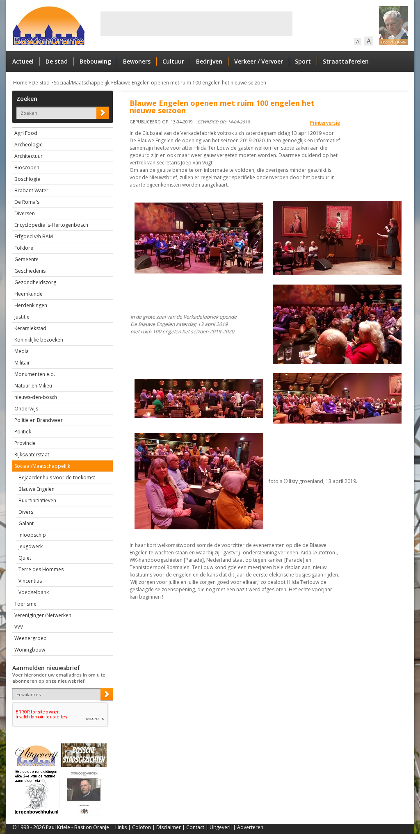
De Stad (41, 82)
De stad (57, 61)
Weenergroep (30, 638)
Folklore (23, 247)
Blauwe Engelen (36, 488)
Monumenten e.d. (34, 374)
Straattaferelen (346, 61)
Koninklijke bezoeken (38, 339)
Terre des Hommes (41, 569)
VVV (18, 626)
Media (21, 351)
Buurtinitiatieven (37, 500)
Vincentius (30, 580)
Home (20, 82)
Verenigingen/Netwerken (42, 615)
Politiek (22, 431)
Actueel (23, 61)
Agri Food (25, 133)
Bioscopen (26, 167)
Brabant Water (31, 190)
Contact (195, 827)
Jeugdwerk (30, 546)
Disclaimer (168, 827)
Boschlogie (27, 178)
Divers (25, 511)
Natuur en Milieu (33, 385)
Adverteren (250, 827)
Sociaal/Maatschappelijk (82, 82)
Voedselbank (33, 592)
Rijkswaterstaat (31, 454)
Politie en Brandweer (38, 420)
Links (121, 827)
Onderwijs (26, 408)
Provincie (25, 443)
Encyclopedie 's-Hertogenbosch (51, 224)
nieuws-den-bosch (35, 397)
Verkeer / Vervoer (258, 61)
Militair (22, 362)
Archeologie (28, 144)
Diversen (24, 213)
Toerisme (25, 603)
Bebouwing (95, 61)
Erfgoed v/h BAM (33, 236)
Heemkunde (28, 293)
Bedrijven (209, 61)
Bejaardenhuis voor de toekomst (56, 477)
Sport (303, 61)
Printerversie (325, 122)
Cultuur (173, 61)
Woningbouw (29, 649)
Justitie (22, 316)
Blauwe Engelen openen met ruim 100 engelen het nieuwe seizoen (190, 82)
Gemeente (26, 259)
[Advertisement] (196, 23)
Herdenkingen (30, 305)
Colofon (141, 827)
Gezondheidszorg (35, 282)
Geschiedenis (30, 270)
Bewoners (137, 61)
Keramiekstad (30, 328)
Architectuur (28, 156)
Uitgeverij (221, 827)
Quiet (24, 557)
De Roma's (26, 201)
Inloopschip (32, 534)
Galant (26, 523)
